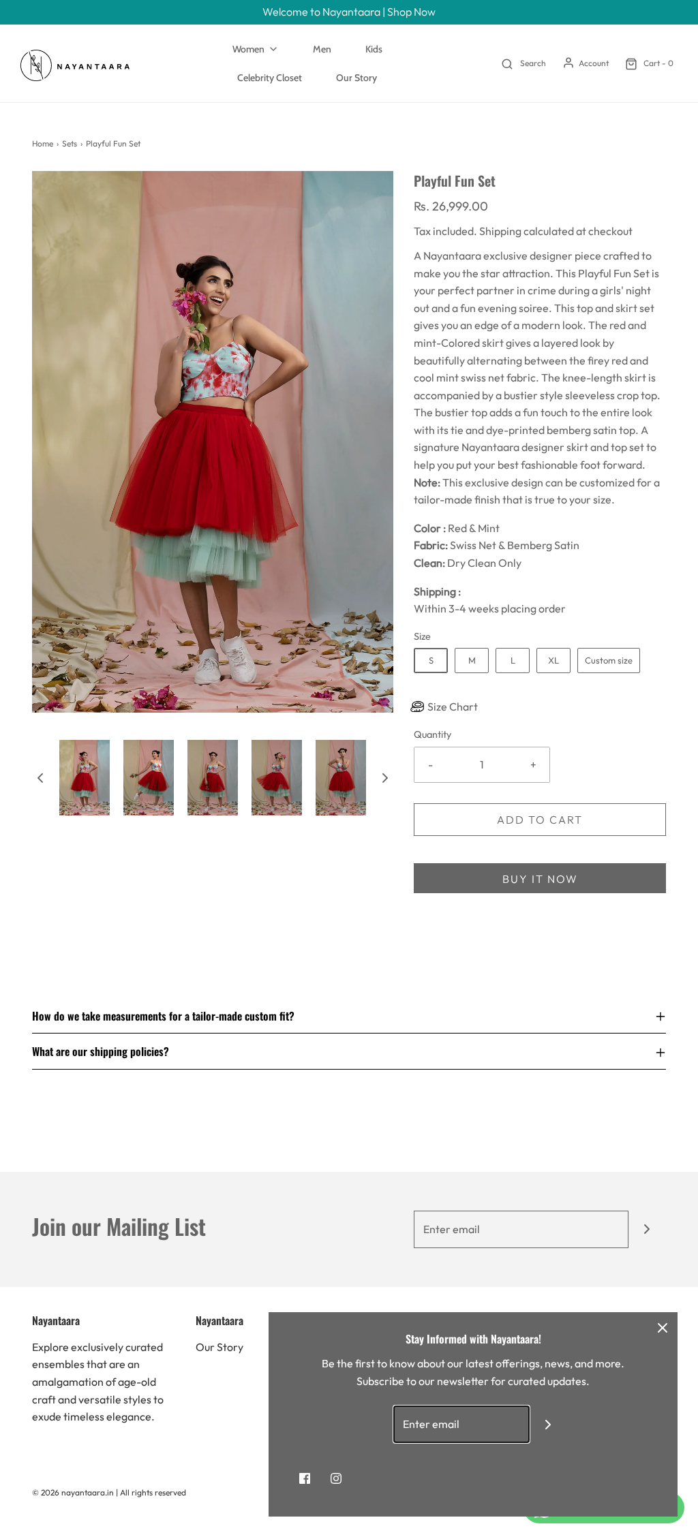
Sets (69, 143)
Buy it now (540, 879)
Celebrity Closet (269, 78)
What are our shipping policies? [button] (100, 1051)
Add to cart (540, 819)
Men (322, 49)
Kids (373, 49)
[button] (40, 777)
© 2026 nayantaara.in (73, 1492)
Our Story (356, 78)
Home (42, 143)
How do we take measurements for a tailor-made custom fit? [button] (163, 1016)
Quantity (432, 734)
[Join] (647, 1229)
